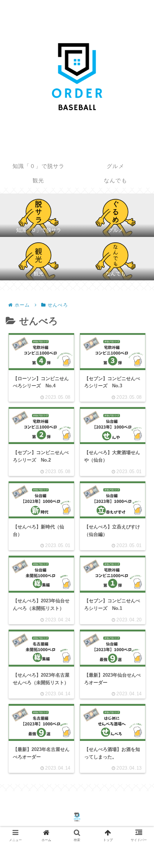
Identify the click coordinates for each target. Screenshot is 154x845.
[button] (137, 671)
